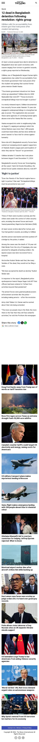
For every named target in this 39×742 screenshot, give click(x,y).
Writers (19, 728)
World (4, 9)
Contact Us (11, 728)
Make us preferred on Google (11, 325)
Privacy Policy (27, 728)
